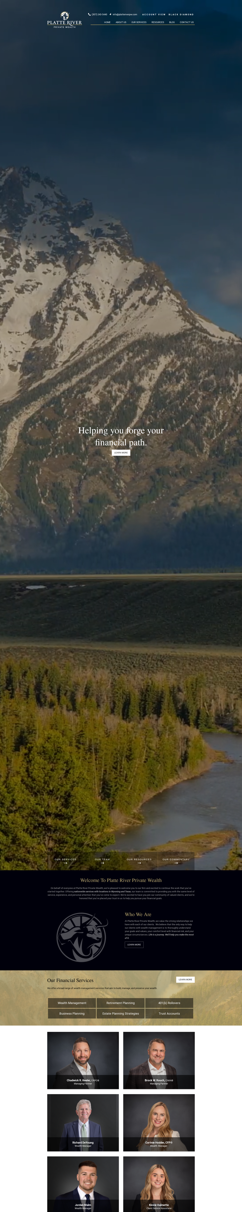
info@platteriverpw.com (125, 14)
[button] (107, 22)
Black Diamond (181, 14)
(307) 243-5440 (99, 14)
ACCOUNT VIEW (154, 14)
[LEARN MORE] (83, 1086)
